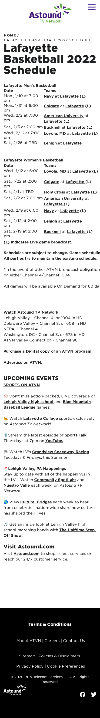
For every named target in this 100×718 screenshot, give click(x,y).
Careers (52, 640)
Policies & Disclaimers (59, 655)
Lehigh (50, 143)
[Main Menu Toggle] (92, 7)
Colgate (51, 105)
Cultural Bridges (36, 501)
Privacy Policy (29, 666)
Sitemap (27, 655)
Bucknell (52, 127)
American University (63, 115)
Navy (49, 96)
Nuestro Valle (16, 485)
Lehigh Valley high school (28, 401)
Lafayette (53, 121)
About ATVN (28, 640)
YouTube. (54, 440)
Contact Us (74, 640)
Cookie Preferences (66, 666)
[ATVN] (50, 12)
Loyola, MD (55, 133)
